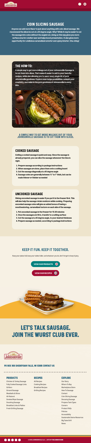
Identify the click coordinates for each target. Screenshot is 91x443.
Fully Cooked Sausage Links (16, 384)
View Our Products (43, 264)
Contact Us (48, 366)
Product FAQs (66, 408)
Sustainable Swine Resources (72, 417)
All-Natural (10, 396)
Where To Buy (66, 384)
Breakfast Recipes (40, 387)
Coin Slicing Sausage (69, 396)
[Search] (79, 4)
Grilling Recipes (40, 390)
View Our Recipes (43, 273)
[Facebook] (5, 440)
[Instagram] (16, 440)
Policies (64, 411)
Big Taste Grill (66, 420)
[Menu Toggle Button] (85, 4)
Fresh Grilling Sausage (14, 408)
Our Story (65, 381)
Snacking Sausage (13, 402)
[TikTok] (19, 440)
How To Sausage (67, 390)
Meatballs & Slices (13, 393)
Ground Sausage (12, 390)
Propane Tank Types (68, 402)
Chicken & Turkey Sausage (16, 381)
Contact (64, 393)
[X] (9, 440)
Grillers (9, 387)
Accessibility (66, 414)
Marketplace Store (68, 387)
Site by (55, 440)
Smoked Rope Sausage (14, 399)
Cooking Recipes (40, 384)
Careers (64, 405)
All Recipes (38, 381)
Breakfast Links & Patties (15, 405)
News (63, 423)
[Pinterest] (12, 440)
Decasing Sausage (68, 399)
